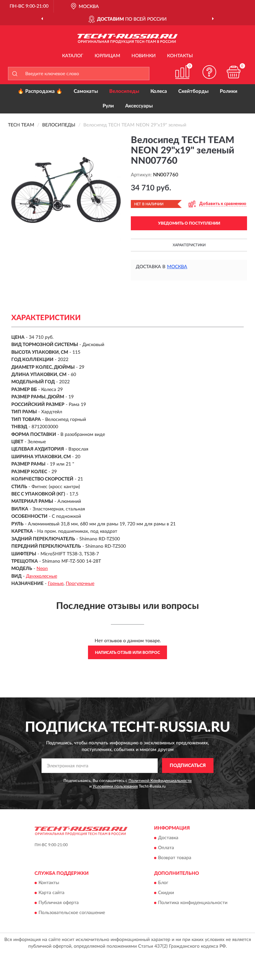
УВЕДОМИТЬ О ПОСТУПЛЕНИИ (189, 223)
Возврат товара (174, 858)
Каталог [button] (72, 56)
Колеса (158, 91)
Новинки (143, 56)
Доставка (168, 838)
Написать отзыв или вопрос (127, 653)
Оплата (166, 848)
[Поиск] (14, 73)
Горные (55, 583)
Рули (108, 105)
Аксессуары (139, 105)
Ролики (228, 91)
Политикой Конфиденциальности (160, 781)
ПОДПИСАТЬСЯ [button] (188, 765)
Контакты (180, 56)
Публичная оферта (59, 902)
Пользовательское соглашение (72, 912)
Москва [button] (177, 267)
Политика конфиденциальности (192, 902)
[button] (209, 72)
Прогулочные (80, 583)
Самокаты (86, 91)
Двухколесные (41, 576)
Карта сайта (51, 892)
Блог (163, 882)
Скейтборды (193, 91)
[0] (233, 72)
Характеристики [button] (189, 245)
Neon (42, 568)
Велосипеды (124, 91)
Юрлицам (107, 56)
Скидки (166, 892)
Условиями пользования (115, 786)
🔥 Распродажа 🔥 (40, 91)
